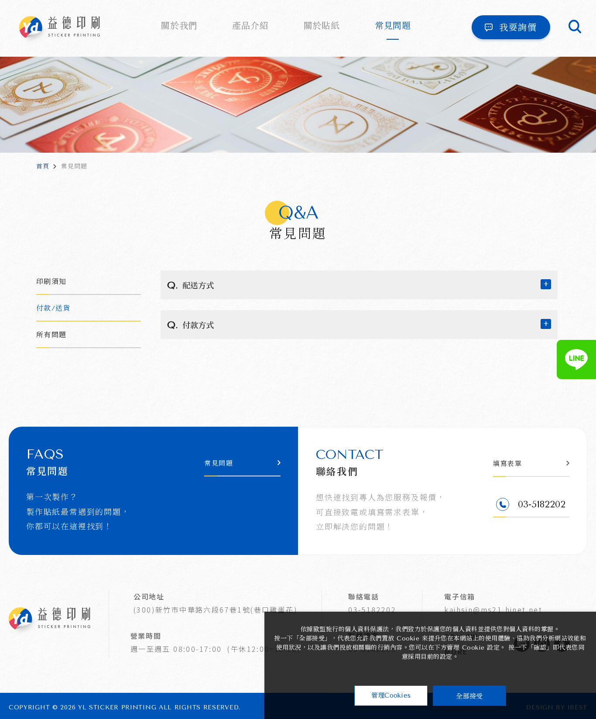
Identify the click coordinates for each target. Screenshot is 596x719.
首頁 (42, 167)
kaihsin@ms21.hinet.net (493, 609)
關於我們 (179, 26)
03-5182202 (372, 609)
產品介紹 (250, 26)
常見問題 (393, 26)
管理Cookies (391, 695)
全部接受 (469, 695)
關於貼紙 (322, 26)
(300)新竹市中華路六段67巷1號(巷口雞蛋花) (216, 609)
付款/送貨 (53, 308)
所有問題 (51, 335)
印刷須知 (51, 281)
